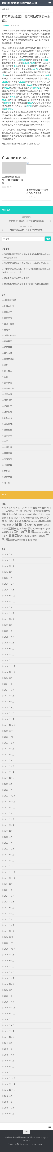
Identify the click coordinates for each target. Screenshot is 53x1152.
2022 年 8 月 (9, 819)
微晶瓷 (30, 103)
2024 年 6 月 (9, 696)
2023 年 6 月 (9, 760)
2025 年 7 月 (9, 619)
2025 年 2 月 (9, 649)
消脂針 (7, 88)
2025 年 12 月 (9, 596)
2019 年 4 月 (9, 1055)
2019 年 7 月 (9, 1037)
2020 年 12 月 (9, 937)
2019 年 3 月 (9, 1061)
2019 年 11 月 (9, 1014)
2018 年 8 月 (9, 1102)
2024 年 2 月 (9, 713)
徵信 (6, 365)
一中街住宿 (27, 511)
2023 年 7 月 (9, 754)
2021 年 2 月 (9, 925)
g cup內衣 (40, 508)
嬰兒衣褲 (8, 353)
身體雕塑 (8, 465)
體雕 (46, 60)
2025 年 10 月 (9, 601)
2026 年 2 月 (9, 584)
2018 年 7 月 (9, 1108)
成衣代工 (8, 371)
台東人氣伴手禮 (27, 518)
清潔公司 (8, 400)
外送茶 (7, 330)
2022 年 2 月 (9, 855)
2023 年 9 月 (9, 743)
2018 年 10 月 (9, 1090)
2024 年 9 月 (9, 678)
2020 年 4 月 (9, 984)
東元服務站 (9, 109)
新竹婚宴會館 (24, 532)
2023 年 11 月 (9, 731)
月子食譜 (8, 394)
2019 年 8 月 (9, 1031)
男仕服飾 (8, 435)
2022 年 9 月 (9, 813)
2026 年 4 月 (9, 578)
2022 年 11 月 (9, 802)
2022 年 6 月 (9, 831)
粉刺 (33, 63)
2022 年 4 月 (9, 843)
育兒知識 (8, 447)
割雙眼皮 (8, 103)
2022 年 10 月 (9, 807)
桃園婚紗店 (37, 532)
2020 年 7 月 (9, 966)
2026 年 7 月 (9, 560)
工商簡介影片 (26, 528)
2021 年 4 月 (9, 913)
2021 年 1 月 (9, 931)
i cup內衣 (8, 511)
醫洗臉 (26, 63)
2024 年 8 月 (9, 684)
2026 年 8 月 (9, 554)
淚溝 (4, 75)
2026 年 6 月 (9, 566)
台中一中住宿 (12, 514)
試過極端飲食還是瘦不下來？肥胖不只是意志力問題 (26, 284)
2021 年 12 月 (9, 866)
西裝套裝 (8, 453)
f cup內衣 (23, 508)
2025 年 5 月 (9, 631)
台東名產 (16, 521)
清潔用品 (8, 406)
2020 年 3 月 (9, 990)
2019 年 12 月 (9, 1008)
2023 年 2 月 (9, 784)
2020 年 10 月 (9, 949)
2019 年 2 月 (9, 1066)
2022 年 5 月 (9, 837)
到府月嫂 (46, 511)
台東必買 (26, 521)
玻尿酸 (12, 97)
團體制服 (8, 318)
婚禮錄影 (38, 525)
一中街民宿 (36, 511)
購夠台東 (21, 540)
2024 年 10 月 (9, 672)
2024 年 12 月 (9, 660)
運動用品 (8, 477)
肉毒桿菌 (36, 88)
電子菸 (7, 483)
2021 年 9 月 (9, 884)
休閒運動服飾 (10, 300)
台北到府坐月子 (36, 514)
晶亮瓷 (22, 81)
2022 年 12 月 (9, 796)
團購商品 (8, 312)
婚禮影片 (30, 525)
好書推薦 (8, 341)
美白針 (29, 85)
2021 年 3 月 (9, 919)
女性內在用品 (10, 335)
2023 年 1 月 (9, 790)
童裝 (6, 441)
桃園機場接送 (14, 535)
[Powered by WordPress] (18, 1144)
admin (6, 26)
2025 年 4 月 (9, 637)
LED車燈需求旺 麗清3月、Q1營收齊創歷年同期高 (13, 180)
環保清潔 (8, 418)
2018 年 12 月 (9, 1078)
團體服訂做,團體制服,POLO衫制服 (19, 3)
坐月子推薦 (9, 324)
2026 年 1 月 (9, 590)
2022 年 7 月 (9, 825)
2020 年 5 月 (9, 978)
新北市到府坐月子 (40, 528)
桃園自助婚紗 (38, 536)
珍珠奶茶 (13, 540)
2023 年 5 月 (9, 766)
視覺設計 (5, 9)
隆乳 (15, 66)
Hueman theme (39, 1144)
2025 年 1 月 (9, 654)
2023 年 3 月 (9, 778)
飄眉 (4, 100)
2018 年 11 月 (9, 1084)
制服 (4, 514)
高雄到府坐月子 (32, 540)
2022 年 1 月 (9, 860)
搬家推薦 (8, 382)
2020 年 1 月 (9, 1002)
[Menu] (50, 3)
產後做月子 (9, 424)
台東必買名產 (34, 521)
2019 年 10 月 (9, 1019)
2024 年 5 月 (9, 702)
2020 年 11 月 (9, 943)
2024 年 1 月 (9, 719)
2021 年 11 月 (9, 872)
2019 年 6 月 (9, 1043)
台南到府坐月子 (13, 518)
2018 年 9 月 (9, 1096)
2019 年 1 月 (9, 1072)
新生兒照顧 (9, 388)
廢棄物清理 (9, 359)
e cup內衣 (15, 508)
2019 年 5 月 (9, 1049)
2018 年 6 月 (9, 1114)
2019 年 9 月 (9, 1025)
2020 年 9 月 (9, 955)
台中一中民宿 (23, 514)
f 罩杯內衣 (31, 508)
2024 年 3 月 (9, 707)
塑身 (23, 60)
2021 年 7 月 (9, 896)
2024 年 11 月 (9, 666)
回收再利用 (9, 306)
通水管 (7, 471)
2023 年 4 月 (9, 772)
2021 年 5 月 (9, 908)
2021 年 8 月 (9, 890)
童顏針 (29, 106)
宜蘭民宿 (13, 528)
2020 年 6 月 (9, 972)
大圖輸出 (18, 524)
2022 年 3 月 (9, 849)
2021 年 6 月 (9, 902)
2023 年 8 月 (9, 749)
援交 (6, 377)
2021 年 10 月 (9, 878)
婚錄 (6, 529)
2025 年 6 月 (9, 625)
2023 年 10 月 (9, 737)
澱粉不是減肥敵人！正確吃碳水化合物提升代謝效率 (26, 263)
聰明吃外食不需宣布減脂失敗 (16, 278)
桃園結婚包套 (27, 536)
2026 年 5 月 (9, 572)
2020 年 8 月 (9, 961)
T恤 (20, 511)
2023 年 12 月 (9, 725)
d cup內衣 (6, 508)
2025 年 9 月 (9, 607)
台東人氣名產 (40, 518)
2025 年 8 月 (9, 613)
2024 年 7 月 (9, 690)
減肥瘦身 (8, 412)
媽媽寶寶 (8, 347)
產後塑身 (8, 430)
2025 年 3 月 (9, 643)
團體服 (7, 525)
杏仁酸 (35, 69)
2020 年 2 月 (9, 996)
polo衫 (15, 511)
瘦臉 (47, 75)
